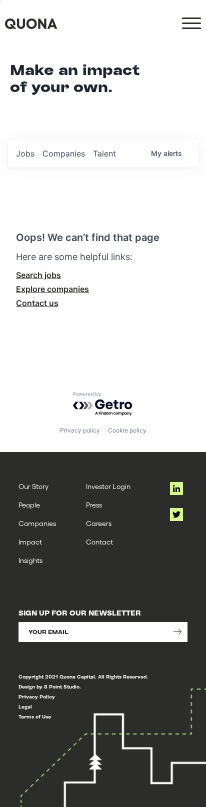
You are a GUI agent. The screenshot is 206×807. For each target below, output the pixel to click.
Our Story (33, 486)
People (29, 504)
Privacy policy (80, 430)
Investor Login (108, 486)
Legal (25, 707)
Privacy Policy (36, 697)
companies (63, 153)
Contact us (37, 303)
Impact (30, 542)
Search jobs (38, 275)
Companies (37, 523)
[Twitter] (176, 514)
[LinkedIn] (176, 488)
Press (94, 504)
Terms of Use (34, 717)
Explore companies (52, 289)
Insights (30, 560)
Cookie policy (127, 430)
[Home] (31, 23)
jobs (25, 153)
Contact (99, 542)
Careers (99, 523)
